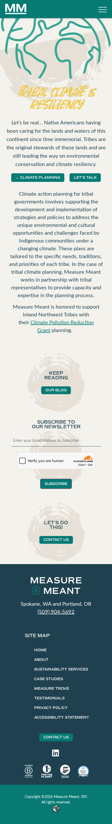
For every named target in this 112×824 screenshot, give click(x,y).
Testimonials (49, 698)
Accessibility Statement (61, 717)
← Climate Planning (37, 177)
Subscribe (56, 484)
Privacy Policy (51, 708)
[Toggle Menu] (102, 10)
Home (40, 650)
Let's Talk (85, 177)
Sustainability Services (61, 669)
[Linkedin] (55, 752)
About (41, 659)
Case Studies (48, 679)
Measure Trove (51, 688)
